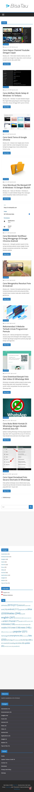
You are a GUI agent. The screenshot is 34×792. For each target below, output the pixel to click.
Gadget (3, 578)
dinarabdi (16, 47)
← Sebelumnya (5, 497)
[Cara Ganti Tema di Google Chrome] (17, 121)
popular (20, 631)
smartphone (16, 635)
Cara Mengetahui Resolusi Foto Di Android (17, 284)
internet (17, 624)
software (25, 636)
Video (2, 570)
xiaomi (11, 646)
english (8, 617)
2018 (4, 605)
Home (2, 562)
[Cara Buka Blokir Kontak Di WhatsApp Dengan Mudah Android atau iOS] (17, 407)
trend (6, 643)
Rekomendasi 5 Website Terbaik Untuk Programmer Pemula (15, 329)
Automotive (4, 554)
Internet (3, 564)
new (16, 627)
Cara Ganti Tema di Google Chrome (15, 138)
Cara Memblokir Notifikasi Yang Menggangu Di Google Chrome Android (15, 238)
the (22, 640)
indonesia (8, 624)
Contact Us (4, 763)
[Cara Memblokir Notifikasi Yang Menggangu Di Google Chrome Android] (17, 217)
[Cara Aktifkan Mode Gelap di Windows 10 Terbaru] (17, 78)
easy (23, 613)
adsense (27, 605)
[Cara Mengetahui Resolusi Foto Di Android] (17, 268)
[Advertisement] (17, 528)
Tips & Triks (5, 44)
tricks (21, 643)
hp (28, 621)
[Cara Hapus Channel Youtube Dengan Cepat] (17, 35)
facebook (26, 618)
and (4, 609)
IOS (22, 624)
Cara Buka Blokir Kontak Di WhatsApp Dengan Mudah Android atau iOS (15, 426)
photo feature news (8, 632)
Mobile (3, 580)
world (6, 646)
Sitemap (3, 773)
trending (13, 643)
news (25, 627)
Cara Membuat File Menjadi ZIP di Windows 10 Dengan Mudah (17, 186)
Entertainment (5, 556)
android (13, 609)
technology (11, 640)
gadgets (7, 621)
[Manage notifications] (30, 788)
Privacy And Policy (6, 769)
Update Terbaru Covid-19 (8, 759)
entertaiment (19, 618)
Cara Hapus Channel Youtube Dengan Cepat (16, 51)
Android (3, 572)
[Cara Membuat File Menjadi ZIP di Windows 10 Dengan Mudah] (17, 168)
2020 (21, 605)
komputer (27, 624)
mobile (6, 627)
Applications (4, 575)
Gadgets (3, 559)
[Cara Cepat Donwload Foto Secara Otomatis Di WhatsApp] (17, 458)
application (23, 609)
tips (28, 640)
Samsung (5, 636)
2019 (12, 605)
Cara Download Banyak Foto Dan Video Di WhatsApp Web (16, 377)
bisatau (14, 613)
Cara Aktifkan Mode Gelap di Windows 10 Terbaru (15, 94)
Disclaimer (4, 766)
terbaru (17, 640)
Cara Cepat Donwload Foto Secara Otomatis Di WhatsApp (16, 478)
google (15, 621)
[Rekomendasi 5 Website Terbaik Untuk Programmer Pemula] (17, 312)
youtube (17, 646)
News (2, 567)
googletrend (23, 621)
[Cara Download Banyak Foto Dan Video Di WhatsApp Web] (17, 360)
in (31, 621)
